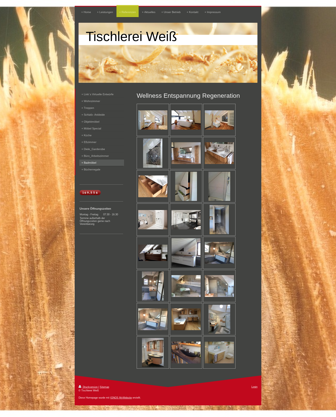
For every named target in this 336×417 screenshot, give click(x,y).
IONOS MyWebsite (121, 397)
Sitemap (104, 387)
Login (254, 386)
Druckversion (90, 387)
